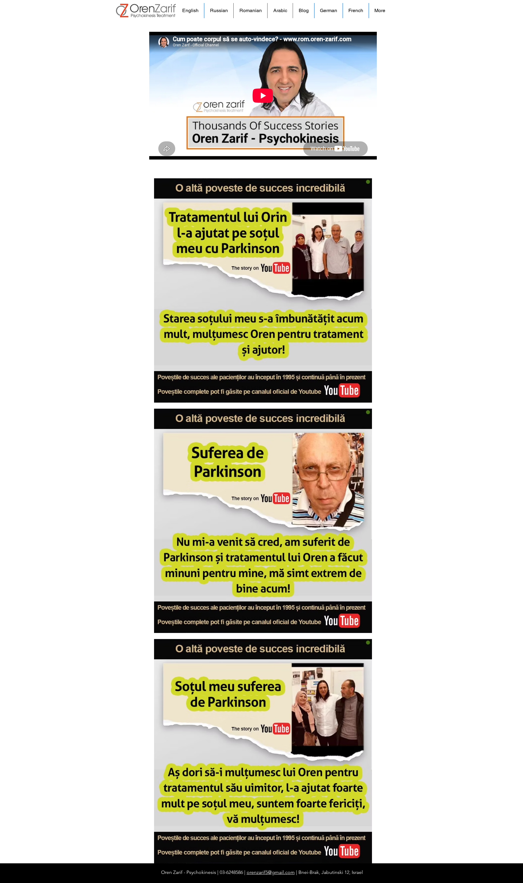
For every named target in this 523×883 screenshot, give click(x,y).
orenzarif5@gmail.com (271, 872)
